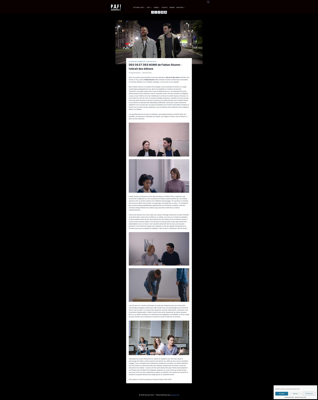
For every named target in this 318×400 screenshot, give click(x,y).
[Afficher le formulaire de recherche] (208, 2)
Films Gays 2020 (151, 61)
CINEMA (172, 7)
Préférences (309, 393)
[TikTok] (159, 12)
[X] (155, 12)
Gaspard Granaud (135, 72)
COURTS (164, 7)
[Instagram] (152, 12)
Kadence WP (175, 395)
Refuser (295, 393)
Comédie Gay (142, 61)
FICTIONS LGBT (133, 61)
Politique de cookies (289, 397)
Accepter (282, 393)
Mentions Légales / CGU (300, 397)
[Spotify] (165, 12)
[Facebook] (162, 12)
